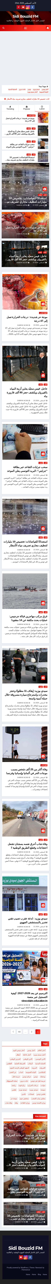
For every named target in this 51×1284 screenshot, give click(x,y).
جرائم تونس (27, 1077)
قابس (24, 1094)
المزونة (34, 1068)
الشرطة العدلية (20, 1063)
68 (19, 1032)
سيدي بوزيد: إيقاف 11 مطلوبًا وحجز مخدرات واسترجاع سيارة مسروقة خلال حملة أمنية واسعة (26, 694)
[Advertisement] (25, 57)
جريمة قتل (16, 1077)
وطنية (28, 128)
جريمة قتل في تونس (38, 1081)
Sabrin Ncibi (21, 205)
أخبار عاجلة (27, 1055)
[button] (3, 28)
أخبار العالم (44, 765)
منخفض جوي (24, 1098)
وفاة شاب (8, 1103)
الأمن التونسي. (40, 1059)
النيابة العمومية (43, 92)
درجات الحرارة (33, 1085)
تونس (29, 89)
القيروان (42, 1068)
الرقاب (30, 1063)
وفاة (16, 1103)
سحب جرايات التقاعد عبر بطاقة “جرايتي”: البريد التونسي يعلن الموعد (26, 1191)
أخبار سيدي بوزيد (32, 92)
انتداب (21, 1072)
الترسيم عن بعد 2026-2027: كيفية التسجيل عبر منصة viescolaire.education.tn (29, 997)
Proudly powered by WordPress (18, 1267)
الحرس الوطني (15, 1059)
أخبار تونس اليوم (19, 1050)
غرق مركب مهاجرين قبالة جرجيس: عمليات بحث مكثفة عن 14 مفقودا (26, 200)
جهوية (40, 195)
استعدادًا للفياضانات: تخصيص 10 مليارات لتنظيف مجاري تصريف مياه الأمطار (21, 159)
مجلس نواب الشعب (38, 1098)
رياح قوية (22, 1085)
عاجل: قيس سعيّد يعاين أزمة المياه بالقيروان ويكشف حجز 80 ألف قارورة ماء (20, 133)
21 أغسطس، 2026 (39, 777)
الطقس (9, 1063)
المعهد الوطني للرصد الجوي (19, 1068)
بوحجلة (42, 1077)
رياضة (14, 1085)
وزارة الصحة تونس (38, 1103)
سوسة (43, 1090)
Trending (10, 109)
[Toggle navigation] (25, 28)
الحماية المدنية (12, 89)
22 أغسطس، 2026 (38, 205)
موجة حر (14, 1098)
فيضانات (31, 1094)
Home (45, 1274)
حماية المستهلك (12, 1081)
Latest (41, 109)
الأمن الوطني (27, 1059)
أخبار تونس (45, 89)
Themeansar (25, 1270)
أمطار (18, 1055)
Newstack (38, 1267)
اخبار (33, 128)
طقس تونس (41, 1094)
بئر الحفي (12, 1072)
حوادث (43, 1085)
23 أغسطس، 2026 (38, 234)
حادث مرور (22, 89)
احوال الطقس (31, 115)
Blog (39, 1274)
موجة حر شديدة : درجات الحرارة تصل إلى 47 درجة (25, 1136)
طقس (14, 1090)
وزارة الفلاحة (25, 1103)
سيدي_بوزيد (34, 1090)
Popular (26, 109)
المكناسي (42, 1072)
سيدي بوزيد (36, 89)
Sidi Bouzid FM (25, 16)
